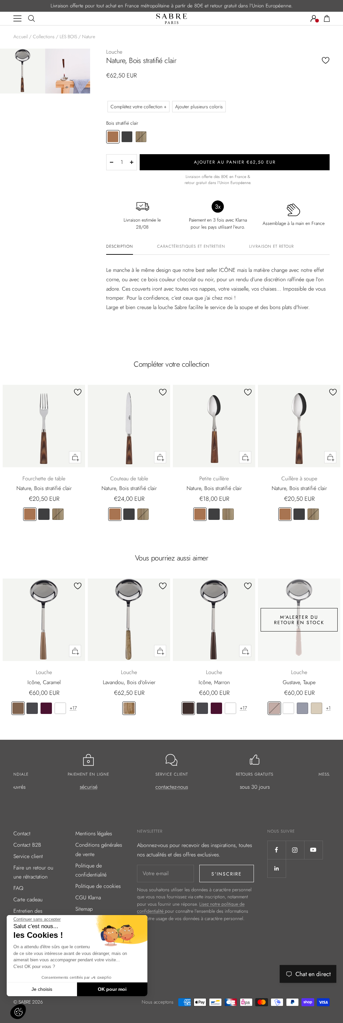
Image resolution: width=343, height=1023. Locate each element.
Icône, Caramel (44, 682)
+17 (73, 708)
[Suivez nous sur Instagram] (295, 850)
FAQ (18, 888)
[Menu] (17, 18)
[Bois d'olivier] (129, 708)
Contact (21, 833)
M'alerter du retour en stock (299, 620)
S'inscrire (226, 873)
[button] (18, 1012)
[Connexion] (314, 18)
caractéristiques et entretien (191, 246)
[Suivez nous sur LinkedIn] (276, 868)
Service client (28, 856)
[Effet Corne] (58, 514)
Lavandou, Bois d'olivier (129, 682)
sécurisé (88, 787)
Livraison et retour (271, 246)
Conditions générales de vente (98, 849)
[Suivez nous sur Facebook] (276, 850)
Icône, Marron (214, 682)
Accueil (20, 36)
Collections (44, 36)
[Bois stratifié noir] (44, 514)
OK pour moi (112, 989)
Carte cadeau (28, 899)
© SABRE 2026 (28, 1002)
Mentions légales (93, 833)
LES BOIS (68, 36)
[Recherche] (31, 18)
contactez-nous (171, 787)
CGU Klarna (88, 897)
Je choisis (41, 989)
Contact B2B (27, 845)
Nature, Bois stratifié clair (44, 488)
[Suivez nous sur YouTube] (313, 850)
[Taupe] (274, 708)
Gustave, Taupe (299, 682)
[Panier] (327, 18)
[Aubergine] (46, 708)
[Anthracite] (32, 708)
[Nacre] (316, 708)
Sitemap (84, 909)
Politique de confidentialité (91, 870)
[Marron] (188, 708)
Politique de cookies (98, 886)
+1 (328, 708)
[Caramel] (18, 708)
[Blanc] (60, 708)
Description (119, 246)
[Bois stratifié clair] (30, 514)
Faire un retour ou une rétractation (33, 872)
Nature (88, 36)
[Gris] (302, 708)
